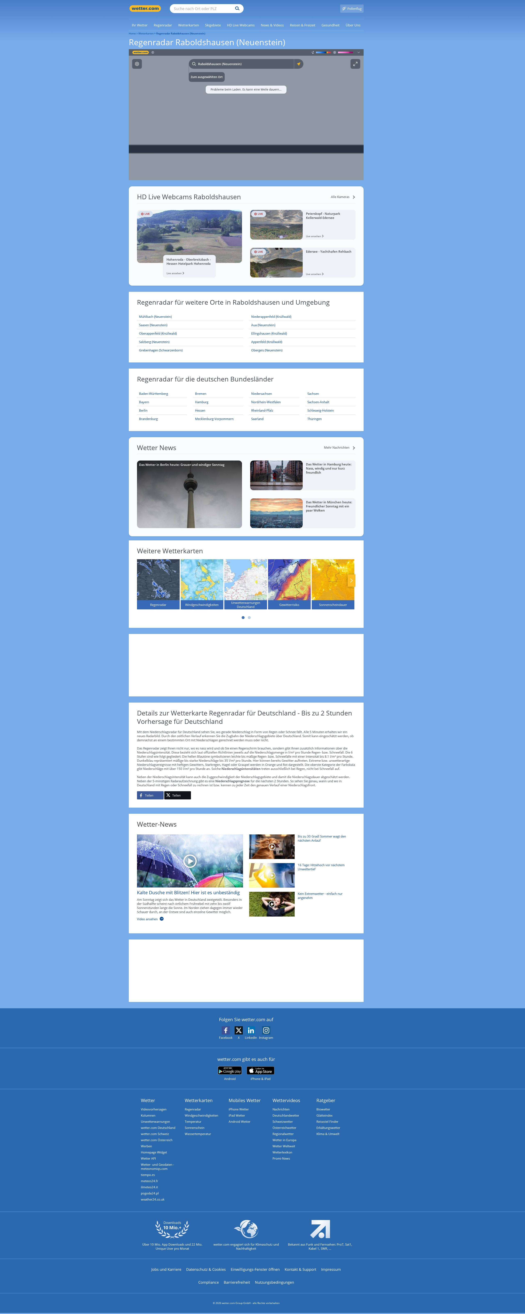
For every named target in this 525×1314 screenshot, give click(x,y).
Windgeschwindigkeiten (201, 1115)
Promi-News (281, 1158)
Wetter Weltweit (284, 1146)
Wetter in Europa (284, 1140)
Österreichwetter (284, 1128)
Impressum (331, 1269)
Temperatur (193, 1121)
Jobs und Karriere (166, 1269)
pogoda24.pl (150, 1193)
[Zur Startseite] (145, 8)
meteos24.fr (149, 1181)
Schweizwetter (283, 1121)
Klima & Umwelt (327, 1134)
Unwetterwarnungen (155, 1121)
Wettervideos (286, 1100)
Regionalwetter (283, 1134)
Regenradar (193, 1109)
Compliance (208, 1282)
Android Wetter (239, 1121)
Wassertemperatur (198, 1134)
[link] (140, 25)
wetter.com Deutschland (158, 1128)
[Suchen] (236, 8)
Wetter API (148, 1158)
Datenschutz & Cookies (206, 1269)
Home (132, 33)
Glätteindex (324, 1115)
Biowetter (323, 1109)
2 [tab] (249, 618)
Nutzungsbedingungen (274, 1282)
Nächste (351, 580)
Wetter (148, 1100)
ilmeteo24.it (149, 1187)
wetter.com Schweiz (155, 1134)
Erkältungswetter (328, 1128)
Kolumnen (148, 1115)
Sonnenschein (194, 1128)
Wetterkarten (146, 33)
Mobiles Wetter (245, 1100)
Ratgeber (325, 1100)
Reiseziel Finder (327, 1121)
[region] (246, 114)
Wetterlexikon (282, 1152)
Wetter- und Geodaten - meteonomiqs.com (157, 1166)
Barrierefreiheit (237, 1282)
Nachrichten (281, 1109)
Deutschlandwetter (286, 1115)
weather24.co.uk (152, 1199)
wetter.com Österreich (156, 1140)
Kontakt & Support (300, 1269)
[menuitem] (140, 25)
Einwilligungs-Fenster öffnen (255, 1269)
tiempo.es (148, 1175)
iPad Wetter (237, 1115)
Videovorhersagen (154, 1109)
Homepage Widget (154, 1152)
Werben (146, 1146)
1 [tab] (243, 618)
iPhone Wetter (239, 1109)
